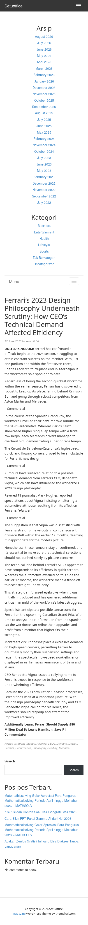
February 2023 (44, 177)
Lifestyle (44, 244)
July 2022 (44, 202)
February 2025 (44, 138)
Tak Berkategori (44, 257)
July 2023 (44, 157)
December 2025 (44, 87)
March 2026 (44, 68)
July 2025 (44, 119)
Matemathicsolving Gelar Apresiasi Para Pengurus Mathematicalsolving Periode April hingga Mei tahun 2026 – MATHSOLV (42, 800)
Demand (61, 743)
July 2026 (44, 42)
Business (44, 225)
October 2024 (44, 151)
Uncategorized (44, 264)
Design (72, 743)
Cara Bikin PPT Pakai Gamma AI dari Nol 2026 (38, 818)
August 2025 (44, 113)
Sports (44, 251)
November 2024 (44, 145)
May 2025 (44, 132)
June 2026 (44, 49)
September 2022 (44, 196)
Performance (23, 748)
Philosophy (39, 748)
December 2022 (44, 183)
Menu (14, 281)
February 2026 (44, 74)
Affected (41, 743)
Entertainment (44, 232)
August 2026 (44, 36)
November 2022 (44, 189)
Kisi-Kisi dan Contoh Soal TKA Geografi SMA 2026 (40, 812)
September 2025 (44, 106)
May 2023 (44, 170)
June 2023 (44, 164)
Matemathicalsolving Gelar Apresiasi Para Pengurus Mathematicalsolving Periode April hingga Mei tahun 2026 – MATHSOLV (42, 829)
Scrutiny (52, 748)
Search (10, 761)
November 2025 (44, 94)
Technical (64, 748)
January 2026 (44, 81)
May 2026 (44, 55)
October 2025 (44, 100)
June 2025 (44, 125)
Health (44, 238)
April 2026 (44, 62)
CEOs (51, 743)
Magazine (18, 914)
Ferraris (9, 748)
